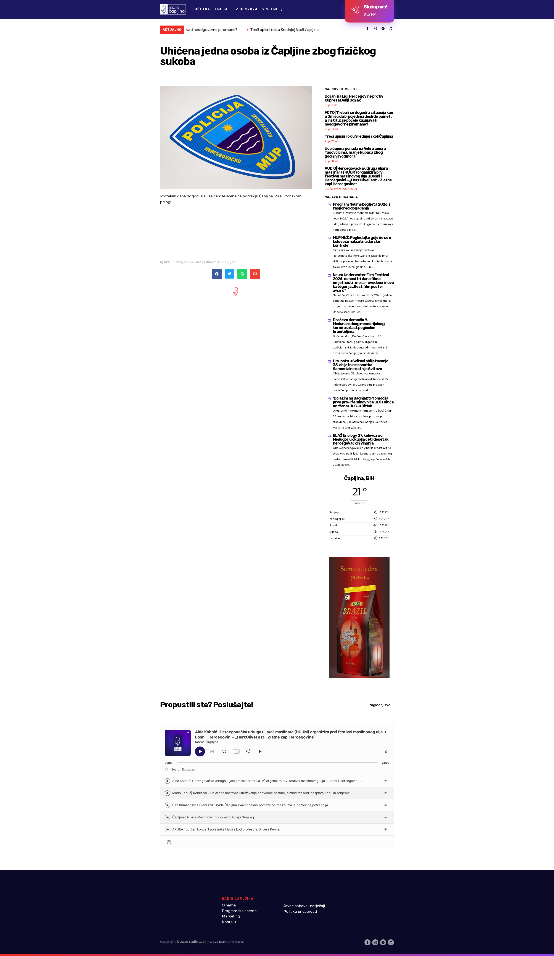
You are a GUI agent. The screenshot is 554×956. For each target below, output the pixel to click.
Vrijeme (270, 9)
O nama (229, 905)
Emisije (222, 9)
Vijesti (232, 262)
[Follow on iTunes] (391, 29)
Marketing (231, 916)
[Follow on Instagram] (375, 29)
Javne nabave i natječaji (304, 906)
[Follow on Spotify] (383, 29)
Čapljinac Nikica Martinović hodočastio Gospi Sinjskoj (213, 817)
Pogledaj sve (379, 705)
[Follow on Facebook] (367, 29)
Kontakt (229, 922)
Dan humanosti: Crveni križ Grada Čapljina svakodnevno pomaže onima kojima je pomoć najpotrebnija (250, 805)
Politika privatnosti (300, 911)
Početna (201, 9)
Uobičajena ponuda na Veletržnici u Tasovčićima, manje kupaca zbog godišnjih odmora (355, 152)
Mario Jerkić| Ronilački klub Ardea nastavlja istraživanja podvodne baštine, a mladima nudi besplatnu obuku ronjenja (260, 793)
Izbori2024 (246, 9)
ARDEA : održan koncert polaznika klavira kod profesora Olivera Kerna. (226, 829)
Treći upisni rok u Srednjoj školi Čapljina (236, 30)
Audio (222, 262)
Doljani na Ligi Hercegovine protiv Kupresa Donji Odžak (354, 98)
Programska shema (239, 911)
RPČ (167, 262)
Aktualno (209, 262)
